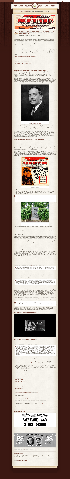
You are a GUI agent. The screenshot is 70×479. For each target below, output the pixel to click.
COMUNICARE (20, 6)
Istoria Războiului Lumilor (19, 386)
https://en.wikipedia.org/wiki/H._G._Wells (36, 123)
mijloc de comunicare (49, 455)
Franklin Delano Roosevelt (27, 455)
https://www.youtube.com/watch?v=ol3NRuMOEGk (21, 398)
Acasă (22, 11)
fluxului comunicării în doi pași (36, 362)
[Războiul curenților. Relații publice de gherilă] (35, 440)
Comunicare (26, 11)
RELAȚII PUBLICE (28, 6)
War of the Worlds (36, 456)
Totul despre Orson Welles (19, 388)
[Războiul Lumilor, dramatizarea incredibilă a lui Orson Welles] (35, 22)
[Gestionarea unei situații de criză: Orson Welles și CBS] (35, 420)
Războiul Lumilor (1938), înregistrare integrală (22, 61)
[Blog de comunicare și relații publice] (35, 6)
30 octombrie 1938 (20, 455)
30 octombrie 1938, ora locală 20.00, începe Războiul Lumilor (25, 59)
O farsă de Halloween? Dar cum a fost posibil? (22, 65)
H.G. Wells (34, 455)
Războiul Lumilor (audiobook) (20, 381)
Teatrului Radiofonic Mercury (27, 456)
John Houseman (43, 455)
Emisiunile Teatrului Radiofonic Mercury (21, 383)
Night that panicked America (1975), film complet (23, 63)
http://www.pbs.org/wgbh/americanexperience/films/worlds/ (23, 392)
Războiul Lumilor (19, 456)
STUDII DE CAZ (53, 6)
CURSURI (46, 6)
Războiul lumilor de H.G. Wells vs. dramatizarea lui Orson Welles (25, 56)
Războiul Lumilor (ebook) (19, 379)
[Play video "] (35, 325)
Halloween (38, 455)
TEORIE (40, 6)
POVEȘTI (15, 6)
